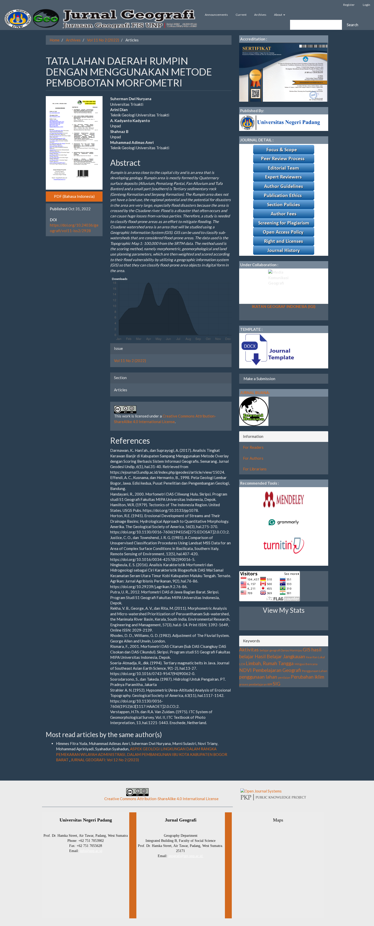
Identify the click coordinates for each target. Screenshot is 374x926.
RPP (269, 684)
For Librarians (255, 469)
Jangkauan (294, 656)
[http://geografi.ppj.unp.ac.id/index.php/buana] (253, 410)
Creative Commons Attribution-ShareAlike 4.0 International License (161, 798)
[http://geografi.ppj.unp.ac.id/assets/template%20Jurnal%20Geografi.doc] (267, 350)
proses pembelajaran (253, 684)
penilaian (284, 677)
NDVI (245, 670)
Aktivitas (249, 649)
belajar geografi (270, 650)
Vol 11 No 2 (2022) (103, 40)
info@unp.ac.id (91, 851)
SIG (276, 683)
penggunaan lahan (258, 677)
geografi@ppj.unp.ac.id (185, 856)
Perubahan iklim (307, 677)
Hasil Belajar (268, 656)
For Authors (253, 458)
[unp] (280, 122)
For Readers (253, 447)
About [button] (278, 15)
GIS (306, 649)
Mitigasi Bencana (306, 664)
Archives (260, 15)
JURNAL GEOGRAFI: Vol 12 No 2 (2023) (105, 759)
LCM (242, 664)
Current (241, 15)
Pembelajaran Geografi (277, 670)
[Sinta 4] (283, 71)
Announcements (216, 15)
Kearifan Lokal (315, 657)
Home (55, 40)
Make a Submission (259, 378)
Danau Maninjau (291, 650)
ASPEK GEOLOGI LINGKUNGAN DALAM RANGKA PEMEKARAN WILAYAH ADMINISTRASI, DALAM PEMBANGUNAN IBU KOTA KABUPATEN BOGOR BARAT (141, 754)
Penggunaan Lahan (314, 671)
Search (352, 24)
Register (349, 5)
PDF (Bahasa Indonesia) (74, 196)
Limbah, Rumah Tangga (270, 663)
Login (366, 5)
